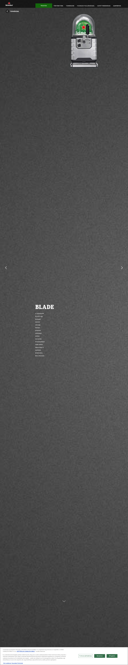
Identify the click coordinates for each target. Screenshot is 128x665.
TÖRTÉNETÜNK (58, 5)
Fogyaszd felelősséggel (86, 5)
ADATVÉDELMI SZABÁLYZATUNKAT (26, 651)
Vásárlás (44, 5)
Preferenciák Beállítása (85, 656)
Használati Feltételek (17, 663)
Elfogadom (112, 656)
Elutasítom (100, 656)
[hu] (9, 4)
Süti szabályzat (7, 663)
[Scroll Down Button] (64, 600)
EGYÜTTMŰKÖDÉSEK (103, 5)
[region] (64, 656)
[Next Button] (121, 332)
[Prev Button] (6, 332)
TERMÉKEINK (70, 5)
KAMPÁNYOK (117, 5)
